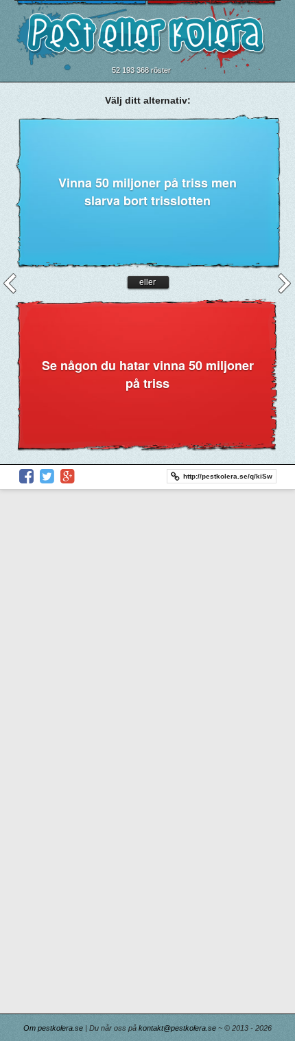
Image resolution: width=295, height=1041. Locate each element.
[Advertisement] (147, 644)
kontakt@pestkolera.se (177, 1028)
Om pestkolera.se (53, 1028)
